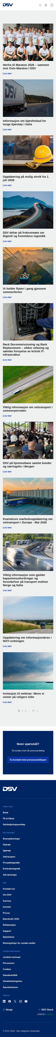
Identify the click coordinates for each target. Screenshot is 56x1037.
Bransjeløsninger (11, 838)
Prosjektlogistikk (11, 862)
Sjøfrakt (7, 850)
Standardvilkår (10, 975)
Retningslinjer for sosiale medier (19, 943)
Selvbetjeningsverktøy (14, 824)
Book (5, 812)
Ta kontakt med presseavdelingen (28, 760)
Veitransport (9, 856)
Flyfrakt (6, 844)
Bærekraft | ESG (11, 919)
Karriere (7, 901)
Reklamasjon (9, 925)
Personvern (9, 963)
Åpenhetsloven (10, 987)
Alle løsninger (10, 875)
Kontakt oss (9, 889)
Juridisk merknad (11, 957)
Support (7, 931)
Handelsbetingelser (12, 981)
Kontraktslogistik (11, 868)
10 (33, 710)
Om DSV (7, 895)
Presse (6, 913)
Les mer (28, 73)
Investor (7, 907)
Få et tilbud (8, 818)
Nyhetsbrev (8, 937)
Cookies (7, 969)
